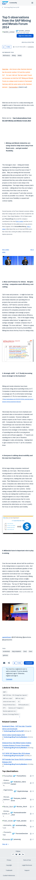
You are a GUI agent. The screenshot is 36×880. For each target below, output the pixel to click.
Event (30, 651)
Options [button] (18, 39)
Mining (14, 55)
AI (18, 701)
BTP (4, 708)
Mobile (19, 55)
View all (4, 844)
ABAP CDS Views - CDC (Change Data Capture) (14, 695)
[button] (3, 47)
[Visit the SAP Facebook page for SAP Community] (13, 854)
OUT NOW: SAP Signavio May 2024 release (16, 753)
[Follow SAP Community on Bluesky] (16, 854)
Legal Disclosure (27, 865)
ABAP (4, 692)
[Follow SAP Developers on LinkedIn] (23, 854)
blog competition (16, 651)
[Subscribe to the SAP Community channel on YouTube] (19, 854)
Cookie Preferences (9, 875)
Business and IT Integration (16, 708)
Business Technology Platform (10, 714)
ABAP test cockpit (7, 698)
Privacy (9, 860)
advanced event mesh (9, 701)
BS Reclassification (23, 704)
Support (27, 870)
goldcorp (5, 655)
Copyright (9, 865)
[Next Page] (19, 717)
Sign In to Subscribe (25, 36)
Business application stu (9, 711)
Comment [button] (28, 663)
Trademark (9, 870)
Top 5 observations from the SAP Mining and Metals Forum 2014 (16, 22)
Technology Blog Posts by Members (15, 737)
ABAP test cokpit (19, 698)
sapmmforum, (6, 637)
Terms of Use (27, 860)
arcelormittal (6, 651)
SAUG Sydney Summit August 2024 (13, 735)
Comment (9, 679)
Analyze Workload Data (9, 704)
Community (13, 2)
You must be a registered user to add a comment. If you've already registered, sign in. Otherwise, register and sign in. (17, 672)
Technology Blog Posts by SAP (11, 7)
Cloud (24, 651)
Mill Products (6, 55)
